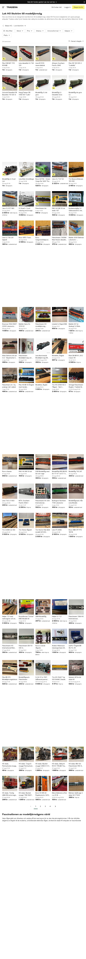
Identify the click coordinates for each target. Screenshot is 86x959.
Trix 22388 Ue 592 (8, 530)
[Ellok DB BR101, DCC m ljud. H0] (76, 346)
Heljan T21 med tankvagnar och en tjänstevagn (8, 618)
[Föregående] (31, 806)
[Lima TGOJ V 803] (9, 491)
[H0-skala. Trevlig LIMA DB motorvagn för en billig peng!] (9, 783)
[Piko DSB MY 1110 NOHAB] (9, 53)
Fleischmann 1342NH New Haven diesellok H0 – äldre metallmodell (59, 239)
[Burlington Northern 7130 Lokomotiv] (59, 491)
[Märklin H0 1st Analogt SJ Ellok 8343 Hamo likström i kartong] (76, 314)
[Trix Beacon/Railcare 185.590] (76, 169)
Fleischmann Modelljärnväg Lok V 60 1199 (26, 357)
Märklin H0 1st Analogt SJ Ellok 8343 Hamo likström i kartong (76, 325)
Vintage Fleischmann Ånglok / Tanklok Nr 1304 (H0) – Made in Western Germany (76, 386)
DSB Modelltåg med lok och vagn (42, 472)
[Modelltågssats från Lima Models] (76, 491)
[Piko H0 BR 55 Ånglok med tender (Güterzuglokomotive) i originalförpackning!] (26, 375)
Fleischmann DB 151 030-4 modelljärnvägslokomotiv (26, 647)
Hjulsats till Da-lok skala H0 (75, 678)
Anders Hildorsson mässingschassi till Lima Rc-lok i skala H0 (59, 647)
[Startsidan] (12, 7)
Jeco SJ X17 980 (8, 208)
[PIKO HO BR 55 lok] (26, 461)
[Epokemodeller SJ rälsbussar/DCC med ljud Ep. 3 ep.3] (76, 198)
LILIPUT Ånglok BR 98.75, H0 (75, 647)
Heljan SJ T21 (57, 616)
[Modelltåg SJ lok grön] (43, 83)
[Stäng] (84, 2)
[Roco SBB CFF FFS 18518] (76, 520)
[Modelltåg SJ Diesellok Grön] (59, 83)
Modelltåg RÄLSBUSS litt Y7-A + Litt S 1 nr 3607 (59, 472)
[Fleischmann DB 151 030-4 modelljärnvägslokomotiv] (26, 636)
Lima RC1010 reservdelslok (40, 64)
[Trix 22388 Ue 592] (9, 520)
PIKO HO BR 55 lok (25, 471)
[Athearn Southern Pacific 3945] (59, 53)
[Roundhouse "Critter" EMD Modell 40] (26, 606)
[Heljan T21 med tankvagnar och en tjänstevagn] (9, 606)
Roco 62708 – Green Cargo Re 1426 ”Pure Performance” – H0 (42, 180)
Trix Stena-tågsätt (25, 530)
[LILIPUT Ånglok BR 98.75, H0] (76, 636)
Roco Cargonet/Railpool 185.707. (41, 239)
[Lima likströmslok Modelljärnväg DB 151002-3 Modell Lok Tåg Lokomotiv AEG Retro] (43, 346)
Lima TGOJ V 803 (8, 500)
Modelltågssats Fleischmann (24, 678)
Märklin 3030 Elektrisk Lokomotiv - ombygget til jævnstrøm (76, 239)
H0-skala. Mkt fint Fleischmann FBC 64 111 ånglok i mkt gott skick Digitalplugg (76, 765)
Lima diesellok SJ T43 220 (26, 64)
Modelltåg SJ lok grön (41, 94)
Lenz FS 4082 (57, 530)
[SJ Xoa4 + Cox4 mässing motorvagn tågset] (26, 198)
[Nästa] (54, 806)
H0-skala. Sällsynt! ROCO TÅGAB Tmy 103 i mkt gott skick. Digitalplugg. (59, 765)
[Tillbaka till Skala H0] (3, 25)
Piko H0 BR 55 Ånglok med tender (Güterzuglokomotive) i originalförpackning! (26, 386)
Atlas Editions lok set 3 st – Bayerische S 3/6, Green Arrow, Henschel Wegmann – (9, 357)
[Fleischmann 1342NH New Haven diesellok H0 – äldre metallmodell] (59, 228)
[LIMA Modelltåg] (43, 606)
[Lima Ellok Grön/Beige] (26, 169)
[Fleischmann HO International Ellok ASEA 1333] (9, 636)
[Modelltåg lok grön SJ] (76, 83)
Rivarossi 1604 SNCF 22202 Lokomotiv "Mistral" (9, 325)
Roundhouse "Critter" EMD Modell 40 (26, 618)
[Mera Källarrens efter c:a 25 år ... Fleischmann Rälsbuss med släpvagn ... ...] (59, 783)
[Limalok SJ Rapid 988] (59, 314)
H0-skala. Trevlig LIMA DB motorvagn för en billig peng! (9, 794)
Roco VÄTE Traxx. (25, 237)
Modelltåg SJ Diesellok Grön (57, 94)
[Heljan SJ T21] (59, 606)
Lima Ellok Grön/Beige (26, 179)
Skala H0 (8, 26)
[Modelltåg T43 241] (76, 461)
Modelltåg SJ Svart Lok (9, 180)
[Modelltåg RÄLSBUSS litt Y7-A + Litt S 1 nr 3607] (59, 461)
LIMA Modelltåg (40, 616)
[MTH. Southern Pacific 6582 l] (26, 491)
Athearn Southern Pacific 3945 (58, 64)
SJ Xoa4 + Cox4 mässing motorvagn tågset (25, 209)
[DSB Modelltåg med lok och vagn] (43, 461)
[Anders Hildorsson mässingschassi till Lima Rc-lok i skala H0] (59, 636)
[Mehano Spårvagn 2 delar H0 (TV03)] (76, 783)
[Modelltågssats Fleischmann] (26, 667)
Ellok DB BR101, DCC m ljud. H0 (76, 357)
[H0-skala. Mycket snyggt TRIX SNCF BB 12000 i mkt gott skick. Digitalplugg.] (26, 783)
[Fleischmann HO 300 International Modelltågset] (43, 491)
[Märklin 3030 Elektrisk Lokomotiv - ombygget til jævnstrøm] (76, 228)
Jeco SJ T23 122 (58, 179)
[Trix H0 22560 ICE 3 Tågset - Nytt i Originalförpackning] (59, 375)
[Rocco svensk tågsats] (43, 636)
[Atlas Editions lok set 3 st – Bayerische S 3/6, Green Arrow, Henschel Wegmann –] (9, 346)
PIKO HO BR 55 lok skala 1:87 (58, 209)
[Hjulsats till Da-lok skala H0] (76, 667)
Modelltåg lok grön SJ (75, 94)
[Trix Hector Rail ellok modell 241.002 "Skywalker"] (43, 520)
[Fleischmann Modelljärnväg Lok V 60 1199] (26, 346)
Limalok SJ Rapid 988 (59, 324)
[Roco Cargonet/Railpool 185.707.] (43, 228)
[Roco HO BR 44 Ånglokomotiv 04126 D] (43, 783)
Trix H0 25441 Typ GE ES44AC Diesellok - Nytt (59, 678)
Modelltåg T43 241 (75, 471)
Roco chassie (7, 471)
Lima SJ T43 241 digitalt (8, 239)
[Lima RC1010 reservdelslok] (43, 53)
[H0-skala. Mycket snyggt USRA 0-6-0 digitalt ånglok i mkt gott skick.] (43, 754)
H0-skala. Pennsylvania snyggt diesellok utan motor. (9, 765)
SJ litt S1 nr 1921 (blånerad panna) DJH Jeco (41, 678)
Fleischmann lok (40, 208)
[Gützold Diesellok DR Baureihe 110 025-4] (9, 83)
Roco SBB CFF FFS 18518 (75, 531)
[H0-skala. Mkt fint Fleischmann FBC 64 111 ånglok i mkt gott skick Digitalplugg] (76, 754)
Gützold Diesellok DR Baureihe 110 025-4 (9, 94)
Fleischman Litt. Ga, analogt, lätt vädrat (9, 386)
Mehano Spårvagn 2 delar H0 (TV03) (76, 794)
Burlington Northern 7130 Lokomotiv (59, 502)
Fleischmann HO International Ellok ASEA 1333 (8, 647)
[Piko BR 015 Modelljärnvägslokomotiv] (9, 667)
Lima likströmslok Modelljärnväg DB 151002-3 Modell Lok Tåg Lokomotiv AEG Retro (42, 357)
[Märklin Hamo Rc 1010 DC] (26, 314)
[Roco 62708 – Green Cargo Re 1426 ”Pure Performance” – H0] (43, 169)
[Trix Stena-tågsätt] (26, 520)
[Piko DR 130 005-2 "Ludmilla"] (76, 53)
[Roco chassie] (9, 461)
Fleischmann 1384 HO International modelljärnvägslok (76, 618)
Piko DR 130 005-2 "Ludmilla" (75, 64)
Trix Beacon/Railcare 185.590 (76, 180)
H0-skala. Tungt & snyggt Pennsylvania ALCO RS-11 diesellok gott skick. (26, 765)
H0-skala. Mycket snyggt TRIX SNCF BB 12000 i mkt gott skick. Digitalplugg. (26, 794)
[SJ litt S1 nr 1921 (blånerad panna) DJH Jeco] (43, 667)
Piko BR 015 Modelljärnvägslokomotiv (9, 678)
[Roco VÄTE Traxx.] (26, 228)
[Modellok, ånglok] (59, 346)
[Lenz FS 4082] (59, 520)
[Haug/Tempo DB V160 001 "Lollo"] (26, 83)
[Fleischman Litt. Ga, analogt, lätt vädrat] (9, 375)
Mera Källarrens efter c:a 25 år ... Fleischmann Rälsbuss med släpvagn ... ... (59, 794)
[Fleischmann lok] (43, 198)
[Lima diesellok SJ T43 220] (26, 53)
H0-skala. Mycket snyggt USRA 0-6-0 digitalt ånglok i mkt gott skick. (42, 765)
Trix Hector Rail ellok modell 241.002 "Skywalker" (42, 531)
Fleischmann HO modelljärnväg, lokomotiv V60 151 (41, 325)
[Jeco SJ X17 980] (9, 198)
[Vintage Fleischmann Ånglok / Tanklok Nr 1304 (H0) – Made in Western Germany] (76, 375)
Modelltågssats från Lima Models (76, 502)
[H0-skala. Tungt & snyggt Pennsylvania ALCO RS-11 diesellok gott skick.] (26, 754)
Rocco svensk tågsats (40, 647)
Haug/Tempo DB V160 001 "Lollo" (24, 94)
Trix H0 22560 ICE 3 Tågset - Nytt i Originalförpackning (59, 386)
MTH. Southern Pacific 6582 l (24, 502)
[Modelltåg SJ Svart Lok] (9, 169)
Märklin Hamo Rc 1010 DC (24, 325)
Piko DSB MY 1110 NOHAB (8, 64)
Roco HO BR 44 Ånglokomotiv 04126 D (42, 794)
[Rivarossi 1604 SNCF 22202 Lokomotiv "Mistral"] (9, 314)
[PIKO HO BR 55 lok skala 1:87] (59, 198)
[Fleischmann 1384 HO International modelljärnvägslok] (76, 606)
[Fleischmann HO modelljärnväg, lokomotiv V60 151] (43, 314)
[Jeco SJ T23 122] (59, 169)
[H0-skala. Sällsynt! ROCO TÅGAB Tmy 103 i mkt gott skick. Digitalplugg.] (59, 754)
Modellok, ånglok (58, 355)
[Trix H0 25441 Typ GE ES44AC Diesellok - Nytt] (59, 667)
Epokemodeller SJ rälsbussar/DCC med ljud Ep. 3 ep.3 (76, 209)
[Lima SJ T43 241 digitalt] (9, 228)
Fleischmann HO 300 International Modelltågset (42, 502)
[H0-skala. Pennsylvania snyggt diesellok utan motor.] (9, 754)
